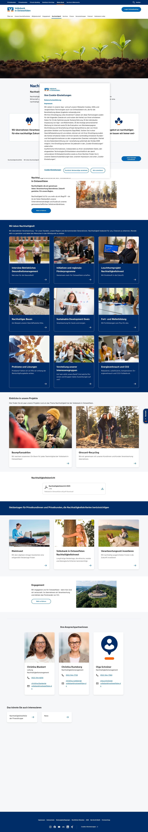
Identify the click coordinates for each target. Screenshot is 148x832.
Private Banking (35, 2)
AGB (87, 820)
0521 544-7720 (72, 675)
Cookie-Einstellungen (52, 170)
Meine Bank (60, 2)
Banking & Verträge (48, 2)
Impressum (41, 820)
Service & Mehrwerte (73, 2)
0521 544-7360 (106, 675)
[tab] (10, 16)
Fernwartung (106, 820)
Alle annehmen (98, 170)
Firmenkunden (22, 2)
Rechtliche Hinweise (78, 820)
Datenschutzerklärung (52, 100)
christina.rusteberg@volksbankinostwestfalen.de (76, 683)
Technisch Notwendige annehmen (76, 170)
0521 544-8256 (37, 678)
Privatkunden (11, 2)
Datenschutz (50, 820)
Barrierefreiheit (95, 820)
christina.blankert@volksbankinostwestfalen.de (41, 686)
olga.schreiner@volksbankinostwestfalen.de (110, 683)
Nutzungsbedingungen (63, 820)
